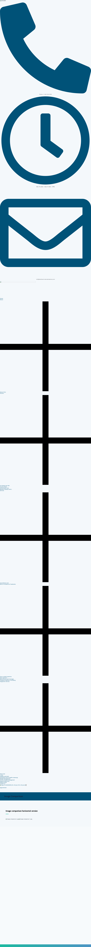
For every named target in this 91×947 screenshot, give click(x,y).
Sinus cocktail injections (6, 676)
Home (1, 298)
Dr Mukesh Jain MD (5, 485)
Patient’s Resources (4, 781)
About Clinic (3, 392)
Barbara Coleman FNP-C (6, 489)
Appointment (3, 787)
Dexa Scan (2, 774)
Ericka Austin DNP (4, 488)
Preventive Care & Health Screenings (9, 777)
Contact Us (2, 783)
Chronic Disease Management (7, 780)
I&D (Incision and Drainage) (7, 679)
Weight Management (5, 778)
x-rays (1, 775)
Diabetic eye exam (4, 776)
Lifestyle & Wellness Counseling (7, 680)
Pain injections (3, 677)
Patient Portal (3, 782)
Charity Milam (3, 487)
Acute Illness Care (4, 583)
